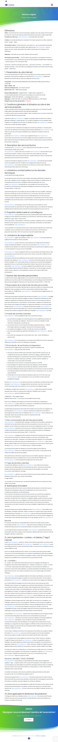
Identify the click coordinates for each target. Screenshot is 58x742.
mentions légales (40, 736)
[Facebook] (6, 1)
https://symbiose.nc (23, 37)
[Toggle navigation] (52, 5)
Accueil (23, 17)
